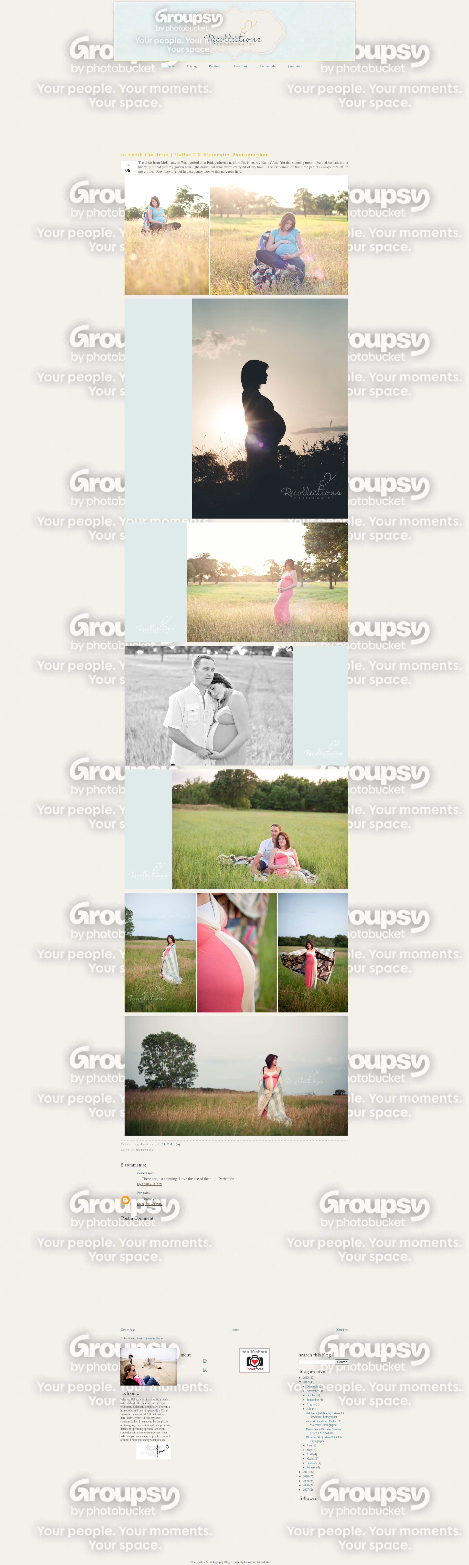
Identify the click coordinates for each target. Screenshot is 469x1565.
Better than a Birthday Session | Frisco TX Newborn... (324, 1431)
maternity (145, 1149)
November (313, 1391)
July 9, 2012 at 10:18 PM (149, 1184)
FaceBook (241, 66)
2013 (306, 1377)
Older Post (342, 1330)
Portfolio (215, 66)
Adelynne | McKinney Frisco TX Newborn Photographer (325, 1415)
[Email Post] (177, 1144)
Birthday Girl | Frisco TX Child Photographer (324, 1439)
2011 (306, 1472)
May (310, 1450)
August (311, 1404)
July (309, 1408)
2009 (306, 1481)
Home (171, 66)
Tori (139, 1193)
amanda (142, 1173)
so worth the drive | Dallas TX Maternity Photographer (194, 155)
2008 (306, 1485)
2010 (306, 1476)
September (313, 1399)
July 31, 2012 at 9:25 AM (149, 1204)
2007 (306, 1489)
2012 (306, 1382)
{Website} (295, 66)
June (310, 1445)
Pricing (192, 66)
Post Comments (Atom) (150, 1338)
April (310, 1454)
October (312, 1395)
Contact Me (268, 66)
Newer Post (128, 1330)
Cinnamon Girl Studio (256, 1562)
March (311, 1458)
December (313, 1386)
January (311, 1467)
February (312, 1463)
